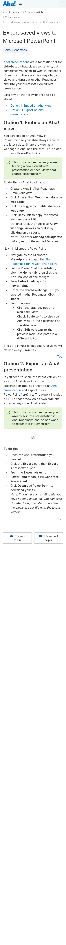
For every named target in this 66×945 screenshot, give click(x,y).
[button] (20, 4)
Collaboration (13, 17)
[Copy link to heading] (15, 129)
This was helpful (19, 538)
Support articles (35, 12)
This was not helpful (50, 538)
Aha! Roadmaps (12, 12)
